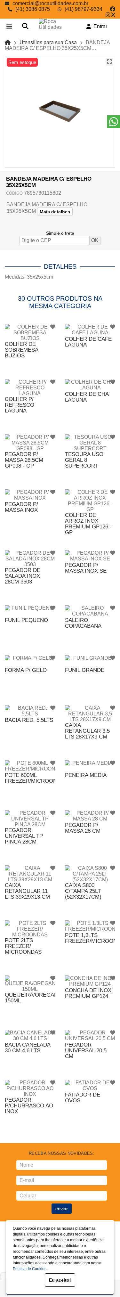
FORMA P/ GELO (26, 670)
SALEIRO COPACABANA (83, 623)
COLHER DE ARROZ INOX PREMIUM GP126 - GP (88, 523)
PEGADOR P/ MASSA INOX (21, 507)
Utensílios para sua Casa (48, 42)
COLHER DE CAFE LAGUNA (88, 342)
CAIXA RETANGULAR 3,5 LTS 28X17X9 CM (87, 731)
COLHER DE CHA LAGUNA (86, 397)
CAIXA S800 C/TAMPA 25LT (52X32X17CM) (83, 891)
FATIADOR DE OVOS (82, 1098)
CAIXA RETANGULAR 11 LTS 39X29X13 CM (27, 891)
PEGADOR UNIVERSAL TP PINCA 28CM (24, 836)
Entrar (99, 26)
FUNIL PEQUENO (26, 620)
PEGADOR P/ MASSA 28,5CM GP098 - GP (24, 460)
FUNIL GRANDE (84, 670)
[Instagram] (108, 15)
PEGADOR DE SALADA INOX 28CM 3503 (22, 576)
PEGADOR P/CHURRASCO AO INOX (29, 1105)
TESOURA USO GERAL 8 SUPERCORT (84, 460)
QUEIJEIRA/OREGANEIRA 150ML (37, 998)
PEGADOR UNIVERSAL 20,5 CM (86, 1050)
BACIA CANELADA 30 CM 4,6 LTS (27, 1048)
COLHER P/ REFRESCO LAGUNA (19, 405)
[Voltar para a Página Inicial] (8, 42)
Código (14, 193)
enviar (61, 1208)
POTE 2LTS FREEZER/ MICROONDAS (23, 946)
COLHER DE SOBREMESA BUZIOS (21, 350)
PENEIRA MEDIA (86, 775)
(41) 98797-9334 (83, 9)
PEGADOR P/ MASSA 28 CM (82, 828)
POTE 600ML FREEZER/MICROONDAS (36, 778)
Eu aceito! (60, 1280)
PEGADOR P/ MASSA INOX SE (86, 568)
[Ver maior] (109, 62)
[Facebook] (112, 9)
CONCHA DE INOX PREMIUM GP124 (88, 993)
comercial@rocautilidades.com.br (50, 3)
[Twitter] (113, 15)
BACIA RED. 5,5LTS (29, 720)
